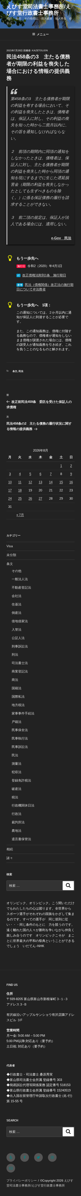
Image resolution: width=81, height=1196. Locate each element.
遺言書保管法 (21, 839)
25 (20, 498)
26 (30, 498)
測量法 (16, 763)
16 (71, 482)
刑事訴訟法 (20, 646)
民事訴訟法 (20, 747)
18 (20, 490)
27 (40, 498)
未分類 (11, 555)
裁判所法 (18, 822)
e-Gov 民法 (61, 238)
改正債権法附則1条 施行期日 (44, 275)
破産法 (16, 789)
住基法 (16, 604)
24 (10, 498)
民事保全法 (20, 730)
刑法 (15, 654)
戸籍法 (16, 722)
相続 (9, 849)
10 (10, 482)
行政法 (16, 814)
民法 (21, 371)
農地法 (16, 830)
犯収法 (16, 772)
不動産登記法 (21, 587)
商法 (15, 680)
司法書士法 (20, 663)
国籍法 (16, 688)
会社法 (16, 596)
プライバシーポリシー (21, 1180)
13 (40, 482)
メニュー (43, 34)
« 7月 (20, 515)
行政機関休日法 (23, 805)
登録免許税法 (21, 780)
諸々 (9, 858)
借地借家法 (20, 621)
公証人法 (18, 638)
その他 (16, 571)
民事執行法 (20, 738)
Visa (9, 546)
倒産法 (16, 612)
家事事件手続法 (23, 713)
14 (50, 482)
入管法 (16, 629)
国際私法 (18, 696)
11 (19, 482)
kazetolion (40, 50)
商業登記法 (20, 671)
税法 (15, 797)
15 (61, 482)
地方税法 (18, 705)
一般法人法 (20, 579)
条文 (15, 371)
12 (30, 482)
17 (10, 490)
